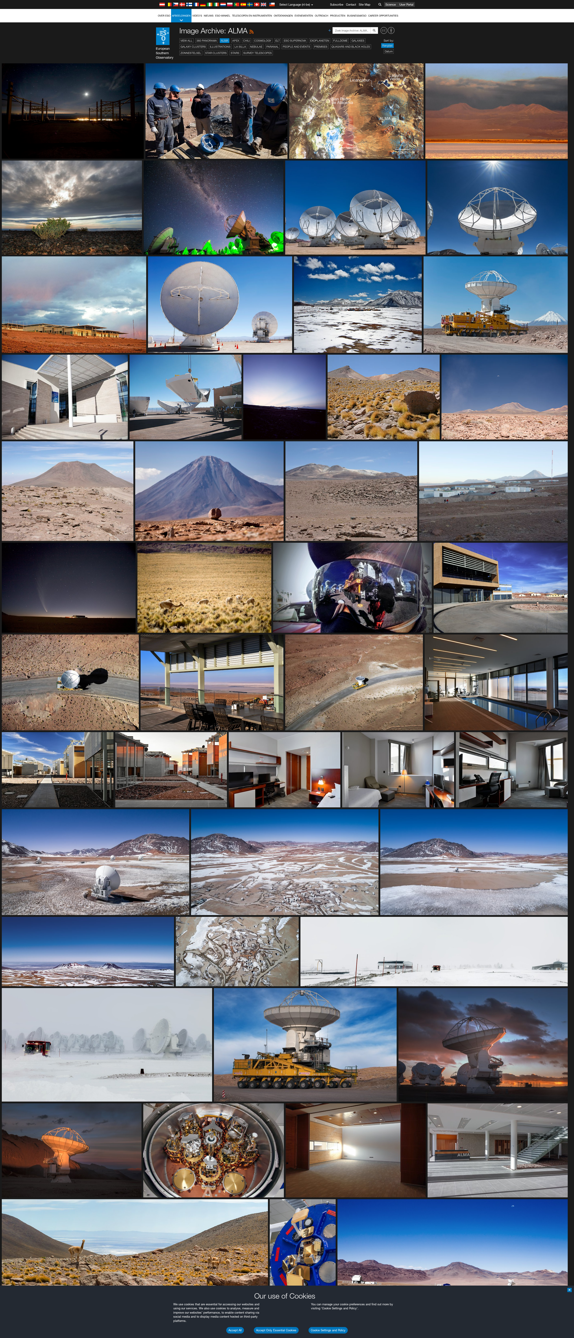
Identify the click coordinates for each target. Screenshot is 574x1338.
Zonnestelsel (190, 53)
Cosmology (262, 40)
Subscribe (336, 4)
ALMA (224, 40)
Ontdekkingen (283, 15)
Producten (337, 15)
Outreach (321, 15)
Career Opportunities (383, 15)
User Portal (406, 4)
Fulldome (340, 40)
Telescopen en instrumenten (252, 15)
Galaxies (358, 40)
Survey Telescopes (257, 53)
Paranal (272, 46)
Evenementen (304, 15)
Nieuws (208, 15)
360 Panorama (206, 40)
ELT (277, 40)
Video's (197, 15)
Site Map (364, 4)
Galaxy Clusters (193, 46)
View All (186, 40)
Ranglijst (387, 45)
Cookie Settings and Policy (328, 1330)
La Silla (240, 46)
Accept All (235, 1330)
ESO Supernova (295, 40)
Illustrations (220, 46)
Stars (235, 53)
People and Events (296, 46)
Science (390, 4)
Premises (320, 46)
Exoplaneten (319, 40)
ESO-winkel (222, 15)
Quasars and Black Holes (350, 46)
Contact (351, 4)
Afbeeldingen (181, 15)
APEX (235, 40)
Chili (246, 40)
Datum (389, 51)
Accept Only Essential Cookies (276, 1330)
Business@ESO (356, 15)
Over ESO (164, 15)
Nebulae (256, 46)
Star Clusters (216, 53)
